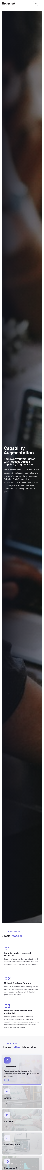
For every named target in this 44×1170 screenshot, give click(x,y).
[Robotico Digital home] (9, 3)
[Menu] (35, 3)
